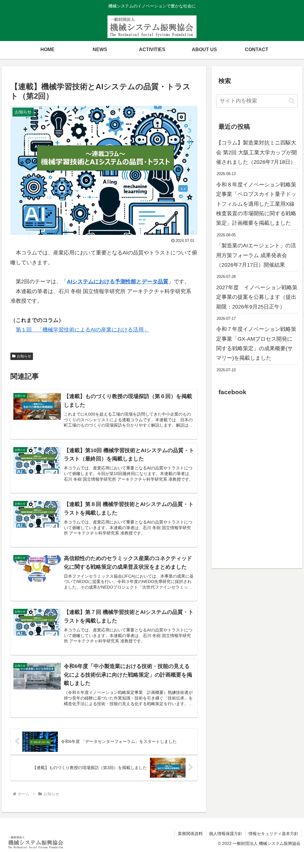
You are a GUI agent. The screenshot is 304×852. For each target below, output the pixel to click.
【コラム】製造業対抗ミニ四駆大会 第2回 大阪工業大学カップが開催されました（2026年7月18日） (256, 152)
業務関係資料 (190, 833)
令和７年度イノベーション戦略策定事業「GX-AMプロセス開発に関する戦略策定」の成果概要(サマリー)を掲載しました (256, 343)
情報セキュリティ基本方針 (273, 833)
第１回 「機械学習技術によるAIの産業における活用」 (82, 330)
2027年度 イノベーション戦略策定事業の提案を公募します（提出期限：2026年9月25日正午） (256, 297)
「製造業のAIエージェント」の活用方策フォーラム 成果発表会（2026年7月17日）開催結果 (256, 255)
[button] (291, 101)
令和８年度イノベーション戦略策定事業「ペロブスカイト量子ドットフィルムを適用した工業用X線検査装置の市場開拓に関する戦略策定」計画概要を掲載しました (256, 204)
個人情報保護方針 (225, 833)
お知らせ (24, 356)
